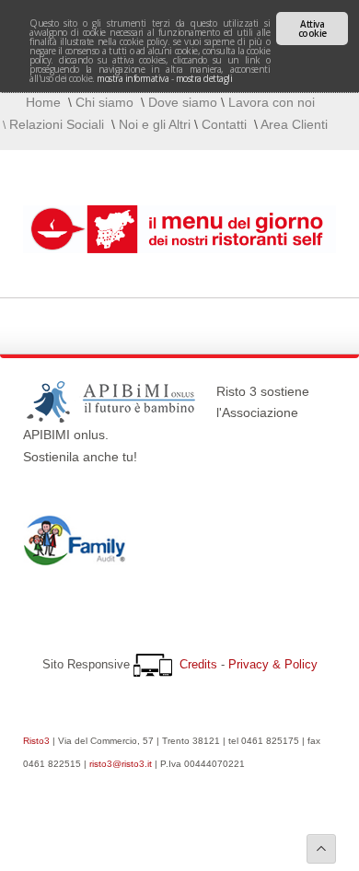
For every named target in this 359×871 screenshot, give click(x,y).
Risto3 (36, 741)
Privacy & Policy (273, 664)
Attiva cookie (312, 28)
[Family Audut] (74, 560)
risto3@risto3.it (120, 764)
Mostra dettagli (204, 78)
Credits (198, 664)
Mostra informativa (132, 78)
